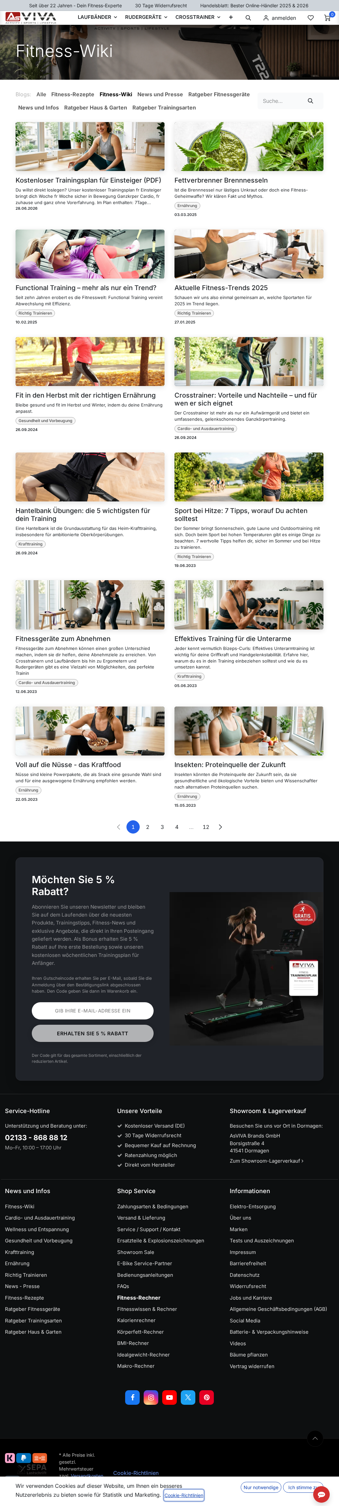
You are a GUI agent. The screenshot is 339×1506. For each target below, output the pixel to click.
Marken (239, 1229)
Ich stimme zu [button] (303, 1487)
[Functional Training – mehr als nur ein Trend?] (90, 254)
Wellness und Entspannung (37, 1229)
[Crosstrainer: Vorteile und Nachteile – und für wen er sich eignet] (248, 361)
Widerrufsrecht (248, 1286)
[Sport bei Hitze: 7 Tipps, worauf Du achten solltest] (248, 477)
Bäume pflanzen (249, 1355)
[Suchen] (310, 101)
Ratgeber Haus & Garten (33, 1332)
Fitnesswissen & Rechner (147, 1309)
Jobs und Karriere (251, 1298)
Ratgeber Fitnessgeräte (32, 1309)
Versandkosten (87, 1476)
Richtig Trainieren (35, 313)
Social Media (245, 1320)
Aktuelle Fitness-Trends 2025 (221, 288)
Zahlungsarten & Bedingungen (152, 1206)
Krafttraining (31, 543)
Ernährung (187, 205)
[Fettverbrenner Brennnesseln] (248, 146)
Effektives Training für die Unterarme (232, 639)
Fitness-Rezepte (24, 1298)
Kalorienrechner (136, 1320)
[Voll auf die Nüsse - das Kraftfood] (90, 731)
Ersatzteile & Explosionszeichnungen (160, 1240)
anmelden (284, 18)
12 (206, 827)
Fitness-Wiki (19, 1206)
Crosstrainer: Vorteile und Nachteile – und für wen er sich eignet (245, 399)
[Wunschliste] (310, 18)
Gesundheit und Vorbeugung (46, 420)
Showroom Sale (135, 1252)
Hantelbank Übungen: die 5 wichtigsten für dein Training (83, 515)
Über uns (240, 1218)
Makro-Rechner (136, 1366)
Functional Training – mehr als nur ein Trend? (86, 288)
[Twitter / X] (188, 1397)
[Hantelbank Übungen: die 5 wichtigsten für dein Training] (90, 477)
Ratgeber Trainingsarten (33, 1320)
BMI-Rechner (133, 1343)
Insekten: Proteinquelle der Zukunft (230, 765)
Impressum (243, 1252)
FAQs (123, 1286)
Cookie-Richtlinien (136, 1473)
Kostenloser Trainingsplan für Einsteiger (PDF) (88, 180)
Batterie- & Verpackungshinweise (269, 1332)
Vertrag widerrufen (252, 1366)
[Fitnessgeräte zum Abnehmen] (90, 604)
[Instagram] (151, 1397)
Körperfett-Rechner (140, 1332)
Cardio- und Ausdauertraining (205, 428)
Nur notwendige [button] (261, 1487)
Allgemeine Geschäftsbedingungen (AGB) (278, 1309)
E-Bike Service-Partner (144, 1263)
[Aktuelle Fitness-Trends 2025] (248, 254)
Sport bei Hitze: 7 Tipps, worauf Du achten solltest (241, 515)
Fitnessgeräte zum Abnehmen (63, 639)
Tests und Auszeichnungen (262, 1240)
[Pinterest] (206, 1397)
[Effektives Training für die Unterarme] (248, 604)
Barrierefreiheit (248, 1263)
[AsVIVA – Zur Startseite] (31, 17)
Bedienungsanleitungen (145, 1275)
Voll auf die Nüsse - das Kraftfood (68, 765)
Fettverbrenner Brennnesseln (221, 180)
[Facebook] (132, 1397)
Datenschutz (245, 1275)
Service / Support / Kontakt (148, 1229)
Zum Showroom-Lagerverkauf (266, 1161)
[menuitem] (231, 18)
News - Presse (22, 1286)
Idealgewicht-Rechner (143, 1355)
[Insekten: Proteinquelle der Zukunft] (248, 731)
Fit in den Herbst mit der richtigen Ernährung (86, 395)
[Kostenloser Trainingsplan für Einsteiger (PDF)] (90, 146)
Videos (238, 1343)
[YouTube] (169, 1397)
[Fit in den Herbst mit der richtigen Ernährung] (90, 361)
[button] (248, 18)
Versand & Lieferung (141, 1218)
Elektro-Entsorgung (253, 1206)
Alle (41, 94)
